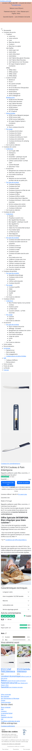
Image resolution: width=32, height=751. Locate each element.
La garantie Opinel (6, 713)
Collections (9, 149)
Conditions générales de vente (10, 721)
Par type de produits (12, 182)
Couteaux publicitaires (8, 726)
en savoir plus (16, 5)
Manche (5, 601)
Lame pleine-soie (8, 605)
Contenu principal (5, 1)
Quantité (3, 479)
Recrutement (5, 696)
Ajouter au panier (23, 482)
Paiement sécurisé (6, 717)
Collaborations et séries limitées (16, 356)
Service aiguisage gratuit (10, 609)
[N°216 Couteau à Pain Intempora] (16, 570)
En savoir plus (22, 494)
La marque (7, 348)
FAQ (2, 709)
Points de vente (6, 702)
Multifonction (10, 97)
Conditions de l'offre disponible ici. (16, 540)
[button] (29, 23)
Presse (3, 700)
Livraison (4, 711)
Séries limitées (10, 113)
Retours (3, 715)
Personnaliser (8, 483)
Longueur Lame (7, 592)
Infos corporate (6, 694)
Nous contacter (6, 707)
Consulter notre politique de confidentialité (11, 744)
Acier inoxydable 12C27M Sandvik (13, 596)
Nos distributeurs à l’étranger (10, 698)
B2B (5, 358)
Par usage (9, 129)
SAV (2, 719)
